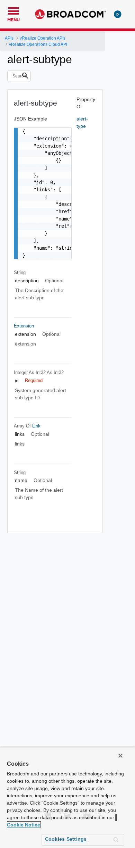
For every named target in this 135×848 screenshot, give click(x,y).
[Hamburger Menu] (13, 10)
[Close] (120, 756)
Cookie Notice (23, 825)
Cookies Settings (66, 839)
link (36, 426)
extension (24, 326)
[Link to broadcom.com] (70, 14)
